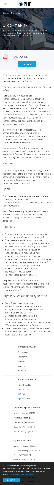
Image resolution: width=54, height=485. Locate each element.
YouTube (26, 399)
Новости (22, 370)
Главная (6, 13)
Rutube (25, 394)
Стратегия (22, 357)
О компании (23, 352)
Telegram (26, 389)
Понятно (11, 480)
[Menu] (5, 4)
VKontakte (26, 385)
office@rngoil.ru (26, 431)
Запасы (21, 366)
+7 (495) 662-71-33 (26, 422)
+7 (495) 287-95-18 (27, 427)
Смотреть (27, 64)
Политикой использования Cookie (21, 474)
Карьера (21, 361)
